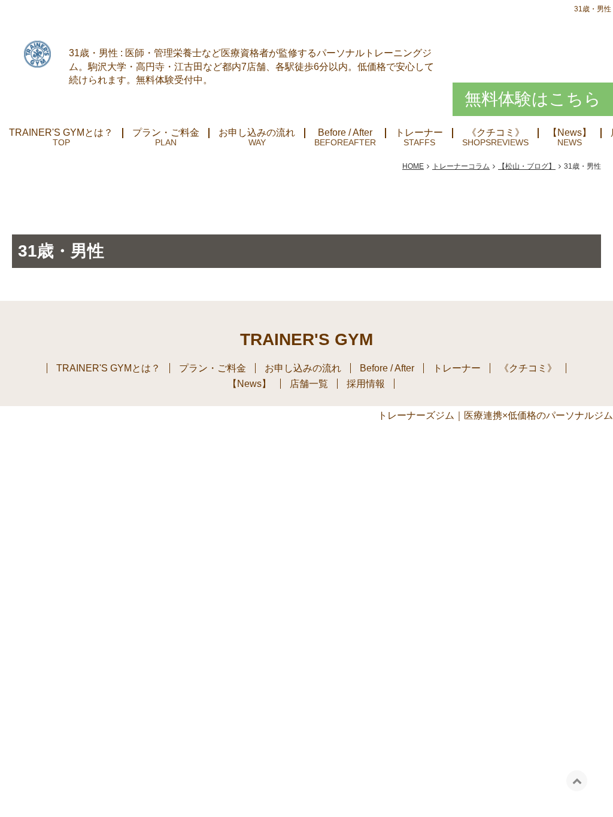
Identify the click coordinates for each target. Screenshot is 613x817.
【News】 (569, 133)
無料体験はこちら (533, 99)
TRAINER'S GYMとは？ (61, 133)
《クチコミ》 (495, 133)
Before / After (345, 133)
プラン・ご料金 (165, 133)
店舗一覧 (309, 384)
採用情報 (366, 384)
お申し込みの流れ (257, 133)
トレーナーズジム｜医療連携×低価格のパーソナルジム (495, 415)
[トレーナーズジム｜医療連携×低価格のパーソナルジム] (37, 53)
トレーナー (419, 133)
